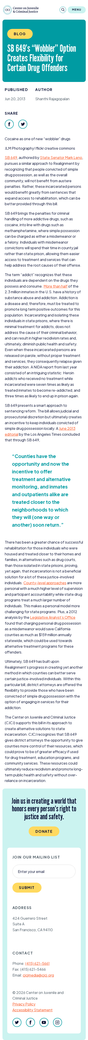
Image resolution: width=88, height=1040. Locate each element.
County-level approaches (44, 582)
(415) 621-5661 (37, 963)
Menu (76, 9)
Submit (27, 887)
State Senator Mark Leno (61, 157)
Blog (20, 33)
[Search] (63, 10)
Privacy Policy (23, 1004)
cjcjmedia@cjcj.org (38, 975)
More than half (55, 286)
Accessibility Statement (32, 1009)
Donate (44, 831)
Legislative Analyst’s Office (52, 617)
